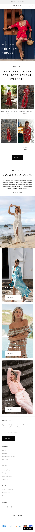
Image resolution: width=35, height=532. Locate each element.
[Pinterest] (11, 507)
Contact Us (5, 479)
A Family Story (6, 470)
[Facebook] (3, 507)
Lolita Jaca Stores (6, 473)
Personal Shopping (7, 476)
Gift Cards (5, 459)
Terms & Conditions (7, 489)
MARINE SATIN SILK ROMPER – (26, 146)
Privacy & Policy (6, 493)
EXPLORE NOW (17, 193)
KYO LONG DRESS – (9, 146)
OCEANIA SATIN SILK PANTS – (26, 112)
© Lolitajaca (17, 515)
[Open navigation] (3, 6)
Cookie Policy (6, 496)
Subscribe (8, 438)
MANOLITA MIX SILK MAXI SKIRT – (9, 112)
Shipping (4, 453)
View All (17, 157)
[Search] (29, 6)
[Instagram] (7, 507)
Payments (4, 450)
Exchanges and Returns (8, 456)
